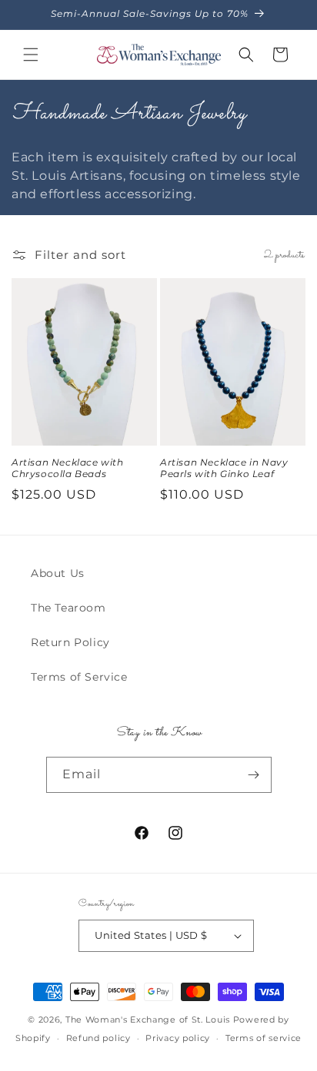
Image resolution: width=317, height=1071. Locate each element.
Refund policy (98, 1038)
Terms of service (263, 1038)
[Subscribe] (254, 775)
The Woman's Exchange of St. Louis (147, 1019)
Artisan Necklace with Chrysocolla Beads (68, 468)
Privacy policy (177, 1038)
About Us (58, 573)
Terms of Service (79, 677)
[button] (31, 54)
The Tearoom (68, 608)
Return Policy (70, 642)
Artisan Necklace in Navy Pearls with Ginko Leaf (224, 468)
